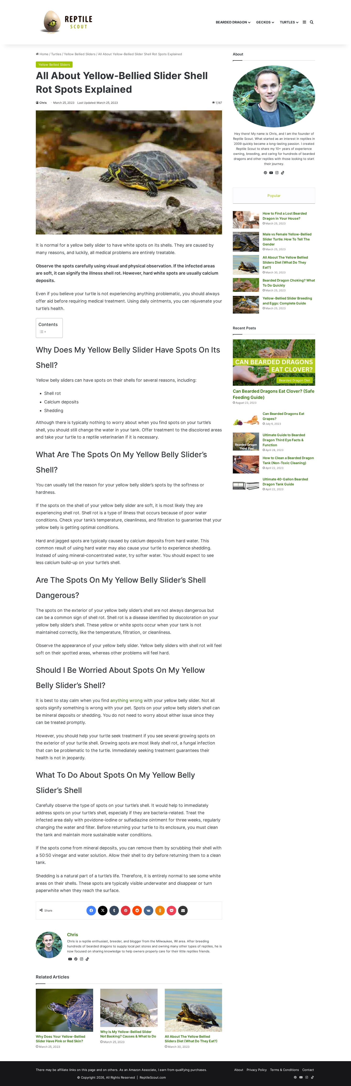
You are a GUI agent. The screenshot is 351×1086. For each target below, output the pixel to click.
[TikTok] (87, 959)
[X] (102, 910)
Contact (308, 1070)
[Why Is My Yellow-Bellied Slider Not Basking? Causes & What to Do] (129, 1008)
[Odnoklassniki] (160, 910)
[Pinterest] (125, 910)
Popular (274, 195)
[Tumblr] (114, 910)
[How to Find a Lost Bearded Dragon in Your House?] (246, 220)
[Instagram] (81, 959)
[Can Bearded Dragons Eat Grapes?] (246, 420)
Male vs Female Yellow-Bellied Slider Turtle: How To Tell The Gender (287, 239)
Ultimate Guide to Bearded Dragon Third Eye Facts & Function (284, 440)
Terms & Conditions (284, 1070)
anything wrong (126, 700)
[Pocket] (171, 910)
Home (43, 54)
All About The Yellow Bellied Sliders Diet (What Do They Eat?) (285, 262)
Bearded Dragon (231, 22)
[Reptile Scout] (66, 22)
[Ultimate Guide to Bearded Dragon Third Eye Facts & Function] (246, 442)
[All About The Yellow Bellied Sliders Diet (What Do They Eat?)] (193, 1010)
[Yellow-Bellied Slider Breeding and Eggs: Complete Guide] (246, 305)
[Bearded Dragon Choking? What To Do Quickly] (246, 285)
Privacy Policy (257, 1070)
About (238, 1070)
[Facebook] (91, 910)
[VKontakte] (148, 910)
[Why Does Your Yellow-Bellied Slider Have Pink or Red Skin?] (64, 1010)
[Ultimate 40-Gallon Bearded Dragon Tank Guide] (246, 486)
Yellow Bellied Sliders (80, 54)
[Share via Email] (183, 910)
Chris (43, 102)
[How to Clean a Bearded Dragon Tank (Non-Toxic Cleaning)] (246, 464)
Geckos (263, 22)
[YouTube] (70, 959)
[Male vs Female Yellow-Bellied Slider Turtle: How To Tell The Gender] (246, 242)
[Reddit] (137, 910)
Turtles (287, 22)
